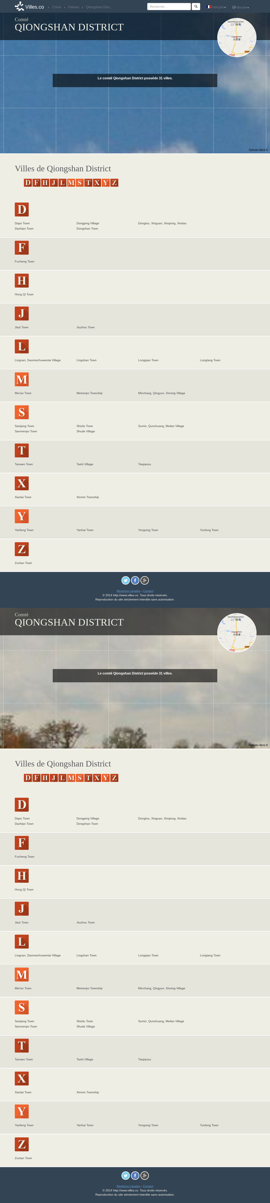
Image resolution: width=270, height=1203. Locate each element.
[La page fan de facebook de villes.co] (135, 580)
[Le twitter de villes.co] (125, 580)
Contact (148, 591)
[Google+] (144, 580)
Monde (241, 7)
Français (217, 7)
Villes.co (34, 7)
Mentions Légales (128, 591)
